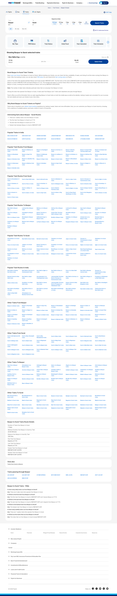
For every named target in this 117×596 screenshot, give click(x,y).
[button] (86, 23)
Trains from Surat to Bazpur (15, 464)
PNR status (40, 77)
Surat (76, 62)
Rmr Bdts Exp (14, 57)
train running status (60, 77)
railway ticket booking (30, 106)
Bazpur (11, 62)
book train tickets (16, 75)
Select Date (98, 61)
